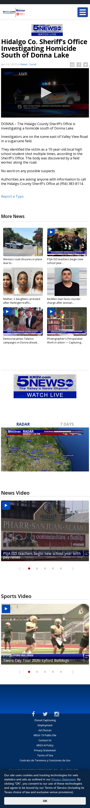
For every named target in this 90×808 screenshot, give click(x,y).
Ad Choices (45, 730)
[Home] (28, 12)
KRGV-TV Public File (45, 735)
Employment (45, 725)
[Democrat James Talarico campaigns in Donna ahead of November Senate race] (23, 321)
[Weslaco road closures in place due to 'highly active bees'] (23, 242)
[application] (45, 93)
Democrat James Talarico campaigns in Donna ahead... (21, 340)
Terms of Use (45, 755)
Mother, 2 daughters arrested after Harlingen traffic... (21, 301)
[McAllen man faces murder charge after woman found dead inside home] (67, 282)
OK (45, 801)
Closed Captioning (45, 720)
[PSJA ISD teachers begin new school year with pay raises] (67, 242)
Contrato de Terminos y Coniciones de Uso (45, 760)
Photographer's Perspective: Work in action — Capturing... (65, 340)
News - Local (28, 64)
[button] (45, 93)
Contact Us (45, 740)
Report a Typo (12, 196)
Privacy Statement (45, 750)
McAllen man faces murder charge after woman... (64, 301)
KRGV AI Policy (45, 745)
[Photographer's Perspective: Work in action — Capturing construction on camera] (67, 321)
